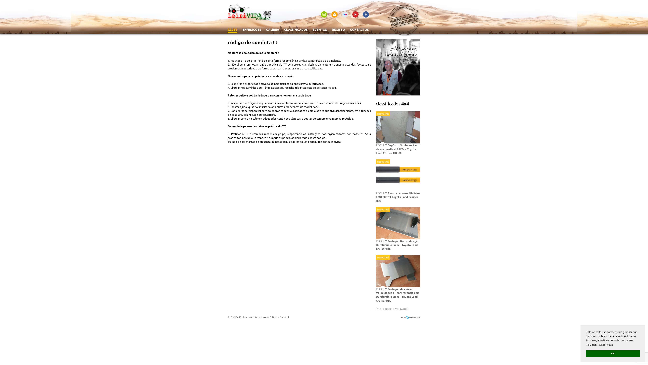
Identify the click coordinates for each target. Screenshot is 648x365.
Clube (232, 29)
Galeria (272, 29)
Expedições (251, 29)
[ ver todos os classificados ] (392, 309)
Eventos (320, 29)
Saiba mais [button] (606, 344)
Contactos (359, 29)
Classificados (296, 29)
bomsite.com (414, 318)
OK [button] (613, 353)
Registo (338, 29)
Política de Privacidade (280, 317)
